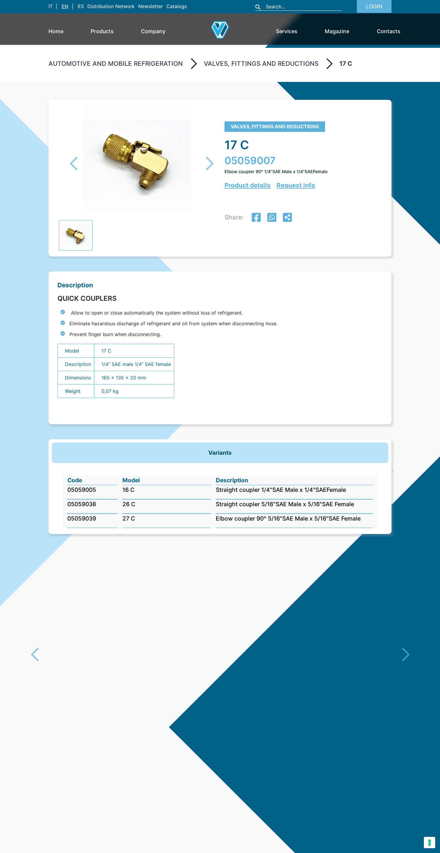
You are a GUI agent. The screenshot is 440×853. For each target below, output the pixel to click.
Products (102, 31)
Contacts (388, 31)
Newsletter (150, 6)
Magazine (337, 31)
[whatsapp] (272, 218)
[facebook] (256, 218)
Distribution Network (111, 6)
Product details (247, 185)
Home (55, 31)
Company (153, 31)
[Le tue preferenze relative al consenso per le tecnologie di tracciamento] (429, 842)
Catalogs (176, 6)
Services (286, 31)
